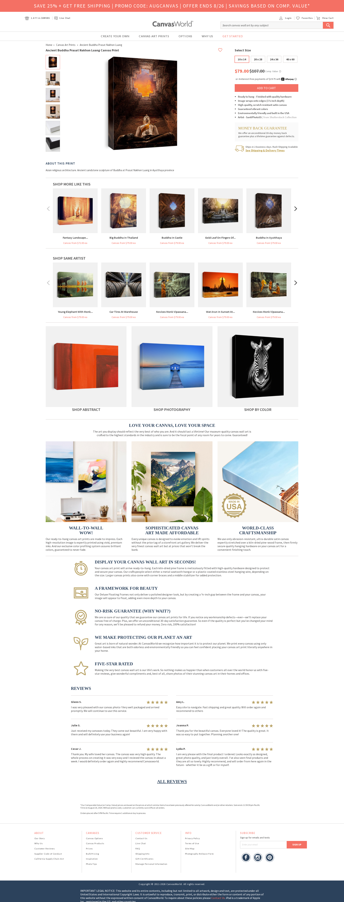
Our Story (39, 838)
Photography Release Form (199, 854)
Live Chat (64, 18)
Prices (89, 848)
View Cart (328, 18)
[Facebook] (246, 858)
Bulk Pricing (92, 854)
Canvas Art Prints (154, 36)
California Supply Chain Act (49, 859)
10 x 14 (242, 59)
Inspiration (92, 859)
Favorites (307, 18)
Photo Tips (91, 864)
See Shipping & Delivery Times (265, 150)
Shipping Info (142, 854)
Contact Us (141, 838)
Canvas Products (95, 843)
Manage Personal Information (151, 864)
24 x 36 (274, 59)
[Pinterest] (269, 858)
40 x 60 (290, 59)
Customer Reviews (44, 848)
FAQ (137, 848)
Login (288, 18)
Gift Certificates (144, 859)
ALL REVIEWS (172, 781)
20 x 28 (258, 59)
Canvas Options (94, 838)
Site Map (189, 848)
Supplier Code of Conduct (48, 854)
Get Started (233, 36)
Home (49, 45)
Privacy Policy (192, 838)
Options (185, 36)
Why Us (207, 36)
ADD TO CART (266, 88)
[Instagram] (257, 858)
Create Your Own (115, 36)
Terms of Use (192, 843)
